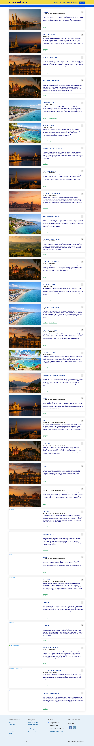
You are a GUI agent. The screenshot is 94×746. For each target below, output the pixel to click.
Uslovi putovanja (13, 730)
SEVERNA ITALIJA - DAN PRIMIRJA (54, 375)
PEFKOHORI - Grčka (49, 103)
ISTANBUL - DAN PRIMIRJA (51, 194)
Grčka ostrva (31, 726)
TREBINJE (46, 602)
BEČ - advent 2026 (49, 35)
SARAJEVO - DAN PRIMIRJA (52, 671)
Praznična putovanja (33, 724)
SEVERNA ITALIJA (48, 534)
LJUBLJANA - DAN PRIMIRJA (52, 262)
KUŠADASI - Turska (49, 353)
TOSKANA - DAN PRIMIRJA (51, 239)
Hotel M (10, 728)
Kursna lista (11, 731)
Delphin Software (80, 741)
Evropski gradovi (32, 728)
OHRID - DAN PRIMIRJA (50, 648)
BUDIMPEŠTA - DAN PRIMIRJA (52, 148)
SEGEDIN (45, 12)
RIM (44, 489)
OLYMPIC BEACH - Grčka (51, 307)
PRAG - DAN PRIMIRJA (50, 330)
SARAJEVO (46, 580)
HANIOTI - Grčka (48, 126)
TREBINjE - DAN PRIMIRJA (51, 693)
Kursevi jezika (31, 730)
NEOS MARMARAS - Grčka (51, 216)
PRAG (44, 466)
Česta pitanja (12, 724)
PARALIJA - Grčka (49, 285)
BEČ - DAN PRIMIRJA (49, 171)
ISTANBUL (46, 625)
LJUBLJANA (46, 444)
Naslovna (56, 2)
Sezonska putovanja (33, 722)
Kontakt (11, 733)
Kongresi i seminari (32, 731)
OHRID (45, 557)
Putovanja (62, 2)
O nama (11, 722)
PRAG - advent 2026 (50, 57)
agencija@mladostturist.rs (56, 731)
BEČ (44, 421)
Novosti (10, 726)
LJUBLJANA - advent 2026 (51, 80)
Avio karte (69, 2)
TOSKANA (46, 512)
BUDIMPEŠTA (47, 398)
